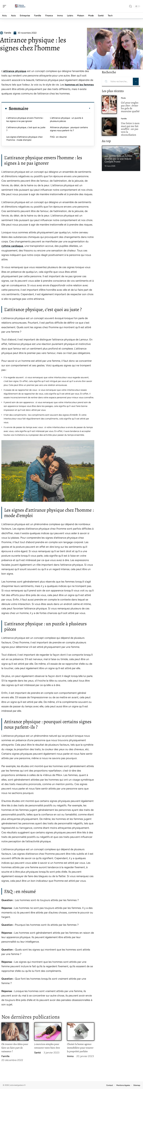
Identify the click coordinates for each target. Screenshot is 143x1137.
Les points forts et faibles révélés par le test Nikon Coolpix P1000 (118, 159)
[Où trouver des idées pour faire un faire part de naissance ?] (15, 1032)
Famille (5, 1056)
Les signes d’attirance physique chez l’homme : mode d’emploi (24, 138)
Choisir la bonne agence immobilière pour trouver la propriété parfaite (80, 1047)
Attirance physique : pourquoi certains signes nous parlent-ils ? (69, 129)
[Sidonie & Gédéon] (20, 6)
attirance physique (14, 71)
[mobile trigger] (5, 6)
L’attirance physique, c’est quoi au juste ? (25, 129)
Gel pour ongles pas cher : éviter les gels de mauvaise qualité (130, 107)
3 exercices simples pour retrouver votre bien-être (47, 1045)
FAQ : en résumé (58, 137)
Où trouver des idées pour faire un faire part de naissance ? (14, 1047)
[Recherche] (130, 6)
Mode (123, 98)
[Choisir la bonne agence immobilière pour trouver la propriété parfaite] (80, 1032)
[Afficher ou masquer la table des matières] (59, 108)
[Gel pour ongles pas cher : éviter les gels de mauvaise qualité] (109, 105)
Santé (37, 1052)
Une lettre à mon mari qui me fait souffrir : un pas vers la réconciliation (130, 129)
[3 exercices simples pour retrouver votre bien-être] (47, 1032)
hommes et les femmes (79, 84)
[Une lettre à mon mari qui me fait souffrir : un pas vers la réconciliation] (109, 127)
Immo (70, 1056)
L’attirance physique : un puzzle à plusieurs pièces (66, 119)
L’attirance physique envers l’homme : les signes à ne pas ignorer (25, 119)
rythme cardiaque (12, 246)
